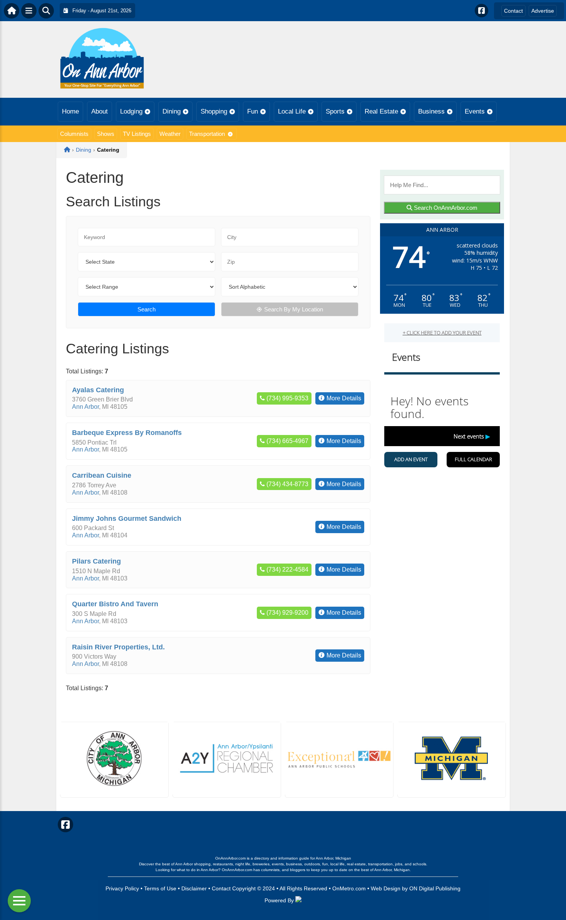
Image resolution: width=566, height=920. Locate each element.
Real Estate (381, 111)
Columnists (74, 133)
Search (146, 309)
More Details (344, 398)
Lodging (131, 111)
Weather (170, 133)
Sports (335, 111)
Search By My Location (293, 309)
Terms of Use (160, 888)
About (99, 111)
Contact (513, 11)
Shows (105, 133)
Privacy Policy (122, 888)
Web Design (385, 888)
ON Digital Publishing (435, 888)
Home (70, 111)
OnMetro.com (349, 888)
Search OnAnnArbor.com (444, 207)
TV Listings (137, 133)
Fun (252, 111)
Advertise (542, 11)
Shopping (214, 111)
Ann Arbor (85, 406)
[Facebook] (481, 10)
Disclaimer (194, 888)
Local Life (292, 111)
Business (431, 111)
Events (475, 111)
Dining (171, 111)
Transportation (207, 133)
